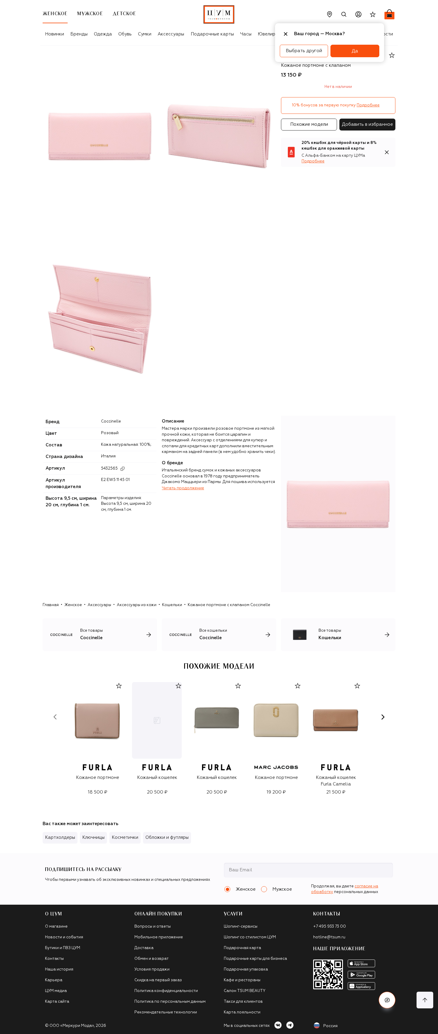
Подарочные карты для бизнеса (255, 959)
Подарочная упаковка (246, 969)
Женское (73, 605)
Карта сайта (57, 1002)
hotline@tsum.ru (329, 937)
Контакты (54, 959)
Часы (245, 34)
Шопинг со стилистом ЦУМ (250, 937)
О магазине (56, 927)
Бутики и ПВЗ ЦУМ (62, 948)
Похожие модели (309, 124)
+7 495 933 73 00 (329, 927)
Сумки (144, 34)
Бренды (79, 34)
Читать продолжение (183, 488)
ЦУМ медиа (56, 991)
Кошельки (172, 605)
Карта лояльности (242, 1012)
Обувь (125, 34)
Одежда (103, 34)
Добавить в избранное (367, 124)
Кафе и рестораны (242, 980)
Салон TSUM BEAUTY (244, 991)
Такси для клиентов (243, 1002)
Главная (51, 605)
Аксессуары (171, 34)
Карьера (53, 980)
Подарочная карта (242, 948)
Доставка (143, 948)
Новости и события (64, 937)
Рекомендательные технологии (165, 1012)
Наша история (59, 969)
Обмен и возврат (151, 959)
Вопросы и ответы (152, 927)
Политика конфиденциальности (166, 991)
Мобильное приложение (158, 937)
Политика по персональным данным (170, 1002)
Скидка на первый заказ (158, 980)
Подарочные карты (212, 34)
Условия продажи (152, 969)
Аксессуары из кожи (136, 605)
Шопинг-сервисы (240, 927)
